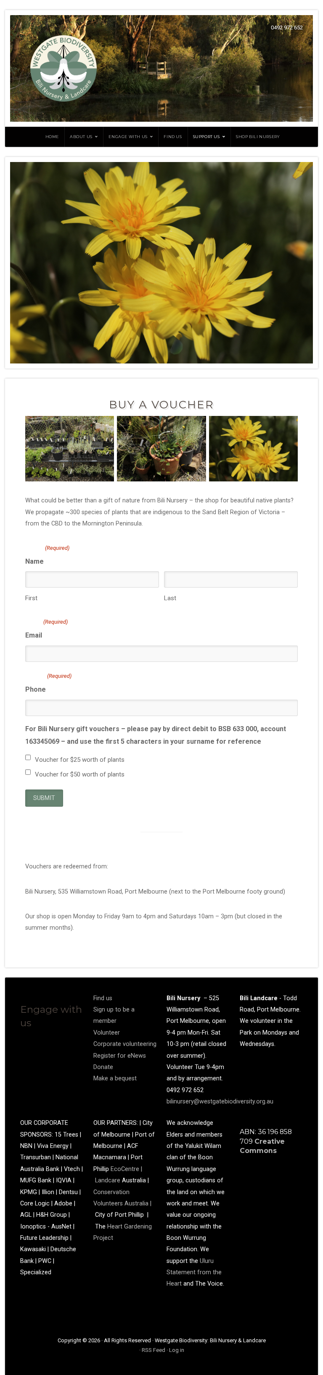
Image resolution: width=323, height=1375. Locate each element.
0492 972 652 (287, 27)
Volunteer (106, 1032)
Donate (103, 1067)
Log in (176, 1350)
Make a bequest (115, 1078)
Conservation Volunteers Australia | (122, 1204)
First (31, 598)
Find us (173, 136)
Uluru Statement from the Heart (194, 1272)
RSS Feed (153, 1350)
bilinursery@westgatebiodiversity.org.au (220, 1101)
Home (52, 136)
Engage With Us (128, 136)
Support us (206, 136)
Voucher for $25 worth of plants (79, 759)
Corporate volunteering (124, 1044)
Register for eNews (119, 1055)
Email (46, 629)
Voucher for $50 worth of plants (79, 774)
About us (81, 136)
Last (170, 598)
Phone (48, 683)
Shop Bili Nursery (257, 136)
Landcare (108, 1180)
